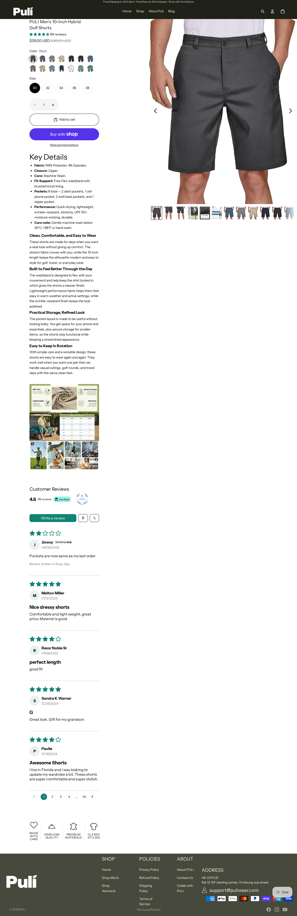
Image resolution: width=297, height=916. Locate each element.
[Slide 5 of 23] (205, 213)
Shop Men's (110, 878)
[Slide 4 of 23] (193, 213)
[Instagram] (277, 909)
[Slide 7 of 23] (229, 213)
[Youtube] (285, 909)
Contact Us (185, 878)
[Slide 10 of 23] (265, 213)
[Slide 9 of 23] (253, 213)
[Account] (272, 11)
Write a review (53, 518)
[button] (39, 34)
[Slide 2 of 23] (169, 213)
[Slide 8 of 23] (241, 213)
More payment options (64, 145)
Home (106, 870)
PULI (22, 909)
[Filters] (83, 518)
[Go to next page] (93, 797)
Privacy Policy (149, 870)
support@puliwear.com (234, 890)
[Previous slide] (154, 111)
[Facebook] (268, 909)
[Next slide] (292, 111)
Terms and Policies (149, 909)
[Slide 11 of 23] (277, 213)
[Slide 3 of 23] (181, 213)
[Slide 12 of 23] (289, 213)
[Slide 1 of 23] (157, 213)
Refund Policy (149, 878)
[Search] (263, 11)
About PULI (185, 870)
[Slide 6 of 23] (217, 213)
